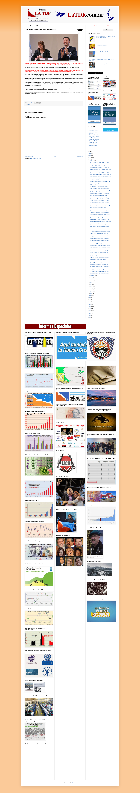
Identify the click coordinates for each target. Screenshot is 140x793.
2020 (90, 299)
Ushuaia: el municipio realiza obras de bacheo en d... (100, 267)
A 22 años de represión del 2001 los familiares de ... (100, 209)
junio (91, 284)
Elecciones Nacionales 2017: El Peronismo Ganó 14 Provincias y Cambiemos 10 (105, 37)
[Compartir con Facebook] (40, 103)
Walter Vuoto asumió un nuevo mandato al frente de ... (100, 210)
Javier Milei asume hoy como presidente (97, 236)
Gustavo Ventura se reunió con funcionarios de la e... (100, 264)
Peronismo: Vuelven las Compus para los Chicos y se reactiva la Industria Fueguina (105, 63)
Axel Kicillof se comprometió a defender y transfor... (100, 228)
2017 (90, 304)
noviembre (92, 275)
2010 (90, 317)
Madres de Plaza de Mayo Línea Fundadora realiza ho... (100, 245)
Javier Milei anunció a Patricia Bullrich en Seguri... (99, 269)
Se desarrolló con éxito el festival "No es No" (98, 259)
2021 (90, 297)
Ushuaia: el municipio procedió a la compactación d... (100, 183)
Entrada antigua (80, 156)
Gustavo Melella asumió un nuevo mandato (98, 207)
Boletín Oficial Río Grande (94, 139)
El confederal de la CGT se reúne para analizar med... (100, 167)
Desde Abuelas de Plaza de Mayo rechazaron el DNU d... (100, 174)
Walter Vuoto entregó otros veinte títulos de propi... (99, 196)
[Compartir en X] (39, 103)
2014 (90, 310)
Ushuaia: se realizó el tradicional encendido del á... (99, 240)
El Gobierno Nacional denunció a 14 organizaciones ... (100, 184)
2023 (90, 159)
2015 (90, 308)
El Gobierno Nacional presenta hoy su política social (100, 205)
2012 (90, 313)
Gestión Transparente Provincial (93, 132)
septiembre (92, 279)
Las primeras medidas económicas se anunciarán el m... (100, 231)
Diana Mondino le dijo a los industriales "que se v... (99, 273)
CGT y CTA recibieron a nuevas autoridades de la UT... (100, 257)
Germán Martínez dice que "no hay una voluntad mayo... (100, 169)
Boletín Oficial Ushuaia (93, 143)
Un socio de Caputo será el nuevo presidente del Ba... (100, 254)
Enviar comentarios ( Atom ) (35, 158)
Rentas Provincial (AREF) (94, 136)
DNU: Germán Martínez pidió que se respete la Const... (100, 178)
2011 (90, 315)
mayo (91, 286)
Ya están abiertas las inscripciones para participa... (99, 191)
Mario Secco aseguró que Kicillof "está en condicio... (100, 222)
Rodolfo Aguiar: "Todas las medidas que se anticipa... (100, 255)
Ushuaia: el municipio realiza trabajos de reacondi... (99, 171)
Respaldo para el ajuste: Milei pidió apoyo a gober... (99, 200)
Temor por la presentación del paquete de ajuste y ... (100, 203)
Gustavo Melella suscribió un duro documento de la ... (100, 195)
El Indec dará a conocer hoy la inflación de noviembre (100, 224)
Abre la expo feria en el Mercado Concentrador (99, 216)
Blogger (73, 782)
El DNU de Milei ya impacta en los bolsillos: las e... (99, 186)
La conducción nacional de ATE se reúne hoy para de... (100, 221)
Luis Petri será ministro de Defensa (96, 261)
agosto (91, 280)
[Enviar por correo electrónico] (35, 103)
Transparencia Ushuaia (93, 145)
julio (91, 282)
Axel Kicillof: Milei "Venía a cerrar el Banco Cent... (99, 165)
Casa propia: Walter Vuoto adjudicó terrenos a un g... (100, 252)
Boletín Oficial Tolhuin (93, 142)
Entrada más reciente (29, 156)
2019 (90, 301)
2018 (90, 303)
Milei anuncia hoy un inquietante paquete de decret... (100, 193)
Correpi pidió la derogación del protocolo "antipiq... (100, 212)
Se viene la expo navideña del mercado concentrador (100, 242)
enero (91, 293)
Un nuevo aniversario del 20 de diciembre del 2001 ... (100, 198)
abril (91, 288)
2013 (90, 312)
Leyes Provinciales (92, 137)
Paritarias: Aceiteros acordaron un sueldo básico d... (99, 248)
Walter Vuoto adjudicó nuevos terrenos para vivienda (100, 247)
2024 (90, 157)
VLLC (29, 104)
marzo (91, 289)
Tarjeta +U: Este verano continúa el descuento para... (100, 262)
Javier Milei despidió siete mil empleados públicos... (99, 179)
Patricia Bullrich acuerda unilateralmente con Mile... (99, 271)
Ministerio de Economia (93, 134)
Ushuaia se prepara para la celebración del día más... (100, 202)
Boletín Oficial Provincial (93, 130)
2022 (90, 295)
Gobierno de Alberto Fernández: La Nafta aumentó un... (100, 217)
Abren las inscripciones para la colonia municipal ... (99, 235)
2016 (90, 306)
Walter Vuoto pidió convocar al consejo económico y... (100, 190)
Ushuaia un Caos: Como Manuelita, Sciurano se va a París (105, 52)
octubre (91, 277)
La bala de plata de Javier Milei (96, 243)
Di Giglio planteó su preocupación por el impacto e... (100, 162)
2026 (90, 153)
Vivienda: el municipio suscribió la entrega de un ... (99, 233)
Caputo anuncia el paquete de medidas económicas (99, 229)
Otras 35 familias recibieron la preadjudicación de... (99, 219)
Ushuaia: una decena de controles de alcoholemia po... (100, 181)
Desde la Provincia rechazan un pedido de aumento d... (100, 176)
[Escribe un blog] (37, 103)
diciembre (92, 160)
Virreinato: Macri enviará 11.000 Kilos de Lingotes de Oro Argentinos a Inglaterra (105, 44)
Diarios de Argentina (110, 130)
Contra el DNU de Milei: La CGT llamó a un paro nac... (100, 164)
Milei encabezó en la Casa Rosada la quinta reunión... (100, 214)
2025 (90, 155)
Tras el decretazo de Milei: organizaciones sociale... (99, 188)
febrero (91, 291)
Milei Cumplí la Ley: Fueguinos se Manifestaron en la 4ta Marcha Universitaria (101, 60)
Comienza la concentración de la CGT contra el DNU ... (100, 172)
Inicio (55, 156)
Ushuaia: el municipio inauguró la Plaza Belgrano (99, 238)
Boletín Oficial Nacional (93, 129)
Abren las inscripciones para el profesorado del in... (99, 250)
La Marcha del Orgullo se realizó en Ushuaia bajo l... (100, 266)
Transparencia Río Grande (94, 140)
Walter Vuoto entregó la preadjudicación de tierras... (99, 226)
